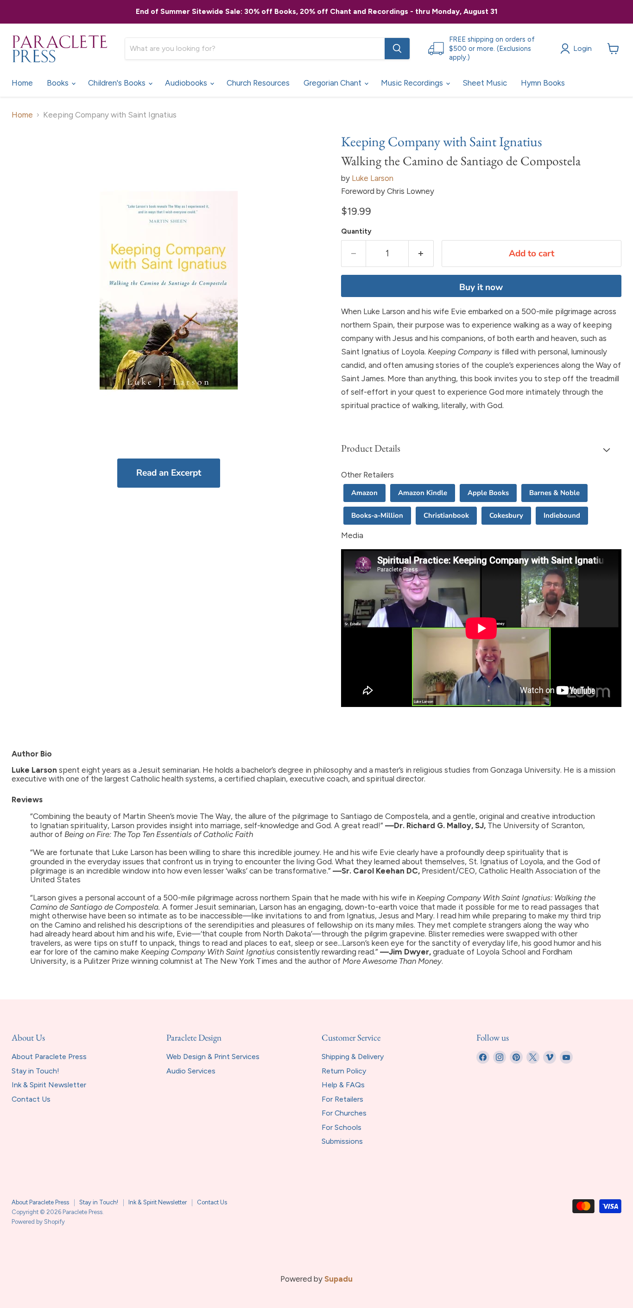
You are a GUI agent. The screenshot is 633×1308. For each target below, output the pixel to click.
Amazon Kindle (422, 492)
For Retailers (342, 1099)
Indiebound (562, 515)
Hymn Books (543, 82)
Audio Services (190, 1070)
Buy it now (481, 287)
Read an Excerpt (168, 473)
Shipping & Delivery (353, 1056)
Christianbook (446, 515)
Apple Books (488, 492)
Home (22, 82)
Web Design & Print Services (213, 1056)
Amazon (364, 492)
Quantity (356, 232)
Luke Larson (372, 178)
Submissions (342, 1141)
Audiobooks (187, 82)
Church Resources (258, 82)
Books (58, 82)
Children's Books (117, 82)
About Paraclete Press (49, 1056)
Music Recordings (413, 82)
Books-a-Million (377, 515)
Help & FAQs (343, 1084)
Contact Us (31, 1099)
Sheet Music (484, 82)
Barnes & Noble (554, 492)
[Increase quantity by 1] (421, 253)
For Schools (341, 1127)
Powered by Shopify (38, 1221)
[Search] (397, 48)
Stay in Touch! (35, 1070)
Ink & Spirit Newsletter (49, 1084)
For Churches (344, 1113)
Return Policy (344, 1070)
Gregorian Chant (333, 82)
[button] (481, 449)
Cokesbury (506, 515)
